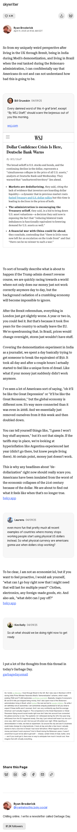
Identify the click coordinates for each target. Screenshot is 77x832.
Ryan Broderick (23, 27)
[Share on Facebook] (33, 774)
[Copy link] (51, 774)
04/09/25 (36, 100)
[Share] (61, 16)
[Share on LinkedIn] (15, 774)
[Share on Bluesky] (6, 774)
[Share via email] (42, 774)
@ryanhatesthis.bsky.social (30, 807)
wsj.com (12, 126)
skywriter (10, 4)
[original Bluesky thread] (70, 16)
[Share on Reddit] (24, 774)
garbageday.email (15, 674)
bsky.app (9, 498)
